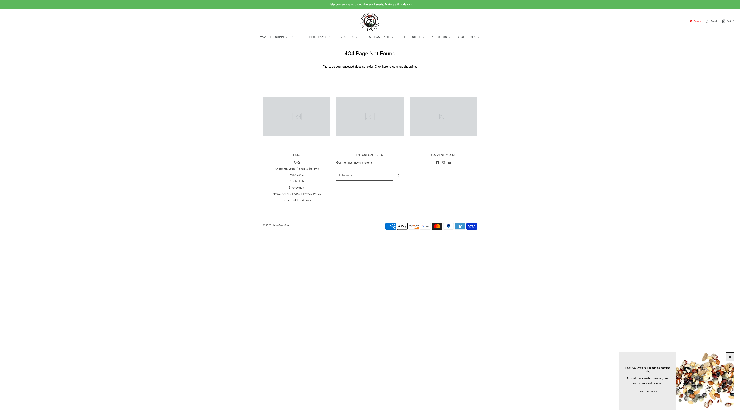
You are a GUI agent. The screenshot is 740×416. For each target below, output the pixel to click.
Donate (697, 21)
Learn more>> (647, 391)
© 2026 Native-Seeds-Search (277, 225)
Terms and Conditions (297, 200)
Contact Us (297, 181)
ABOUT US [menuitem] (439, 37)
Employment (297, 187)
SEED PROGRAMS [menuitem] (313, 37)
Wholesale (297, 175)
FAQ (297, 162)
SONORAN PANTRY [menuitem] (379, 37)
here (385, 66)
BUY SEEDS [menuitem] (345, 37)
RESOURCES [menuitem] (466, 37)
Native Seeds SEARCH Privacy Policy (296, 194)
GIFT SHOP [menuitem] (412, 37)
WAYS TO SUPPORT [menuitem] (274, 37)
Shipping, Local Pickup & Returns (297, 168)
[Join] (398, 175)
